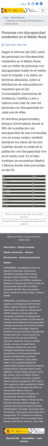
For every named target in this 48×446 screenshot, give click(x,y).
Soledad (38, 406)
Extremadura (9, 359)
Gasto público (31, 359)
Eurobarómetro (19, 356)
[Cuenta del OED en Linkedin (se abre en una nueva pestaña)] (41, 3)
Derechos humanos (12, 331)
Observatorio (9, 247)
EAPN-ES (33, 338)
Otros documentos (30, 289)
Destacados (17, 271)
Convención (18, 325)
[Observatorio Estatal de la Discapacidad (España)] (20, 10)
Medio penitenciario (29, 384)
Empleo (36, 341)
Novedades (32, 286)
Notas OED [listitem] (22, 45)
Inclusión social (36, 372)
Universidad (31, 418)
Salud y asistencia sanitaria (16, 292)
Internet (14, 381)
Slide (31, 292)
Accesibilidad (23, 268)
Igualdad (20, 362)
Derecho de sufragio (20, 328)
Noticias (7, 262)
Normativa (21, 393)
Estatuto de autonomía (25, 347)
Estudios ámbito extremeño (16, 277)
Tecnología (22, 409)
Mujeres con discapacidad (15, 283)
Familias (20, 359)
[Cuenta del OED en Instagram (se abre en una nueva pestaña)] (33, 3)
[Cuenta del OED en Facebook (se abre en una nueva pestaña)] (37, 3)
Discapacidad (38, 331)
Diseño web (24, 240)
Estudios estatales (26, 247)
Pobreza (24, 399)
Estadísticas (9, 274)
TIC (18, 415)
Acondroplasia (19, 304)
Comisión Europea (19, 319)
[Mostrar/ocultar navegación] (42, 10)
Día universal (22, 338)
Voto (35, 421)
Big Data (33, 313)
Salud (14, 406)
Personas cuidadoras (26, 396)
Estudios (7, 356)
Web (41, 421)
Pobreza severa (36, 399)
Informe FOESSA (23, 375)
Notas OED (21, 286)
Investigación (24, 381)
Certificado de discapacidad (27, 316)
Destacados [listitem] (10, 45)
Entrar (23, 4)
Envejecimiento (28, 344)
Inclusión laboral (20, 372)
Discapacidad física (13, 335)
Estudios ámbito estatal (26, 274)
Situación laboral (25, 406)
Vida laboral (17, 421)
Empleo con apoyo (12, 344)
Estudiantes (19, 350)
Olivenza (29, 252)
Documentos (29, 271)
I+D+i (13, 362)
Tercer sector (21, 412)
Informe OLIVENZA (21, 280)
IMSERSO (8, 372)
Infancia (11, 375)
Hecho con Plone (14, 236)
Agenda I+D (34, 307)
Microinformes (18, 17)
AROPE (7, 313)
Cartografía (9, 316)
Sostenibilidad (10, 409)
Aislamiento (9, 310)
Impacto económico (26, 365)
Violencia (28, 421)
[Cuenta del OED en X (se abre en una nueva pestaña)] (29, 3)
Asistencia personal (20, 313)
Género (7, 362)
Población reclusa (12, 399)
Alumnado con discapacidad (28, 310)
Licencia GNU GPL (32, 236)
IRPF (33, 381)
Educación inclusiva (23, 341)
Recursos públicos (21, 403)
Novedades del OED (12, 289)
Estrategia (8, 350)
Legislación (36, 280)
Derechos (34, 328)
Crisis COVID (29, 325)
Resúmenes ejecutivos (29, 257)
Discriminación (29, 335)
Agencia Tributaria (19, 307)
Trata (22, 418)
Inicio (6, 17)
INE (5, 375)
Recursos (8, 403)
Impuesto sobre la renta (30, 369)
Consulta (8, 325)
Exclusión (31, 356)
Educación (8, 341)
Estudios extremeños (13, 252)
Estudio (36, 353)
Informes (16, 378)
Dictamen (26, 331)
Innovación (26, 378)
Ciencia (7, 319)
